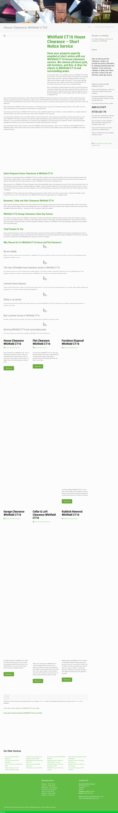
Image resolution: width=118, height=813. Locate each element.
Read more (9, 368)
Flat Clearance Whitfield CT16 (41, 342)
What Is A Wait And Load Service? (56, 688)
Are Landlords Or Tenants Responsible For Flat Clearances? (77, 686)
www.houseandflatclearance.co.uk (89, 798)
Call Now (2, 812)
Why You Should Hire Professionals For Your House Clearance (14, 686)
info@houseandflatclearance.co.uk (93, 796)
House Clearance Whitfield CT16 (104, 27)
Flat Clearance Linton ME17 (34, 768)
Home (89, 27)
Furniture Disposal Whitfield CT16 (73, 342)
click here (77, 701)
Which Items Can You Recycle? (35, 688)
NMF (47, 807)
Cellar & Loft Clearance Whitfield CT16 (44, 515)
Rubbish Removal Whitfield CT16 (72, 513)
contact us (42, 701)
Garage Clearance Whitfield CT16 (14, 513)
